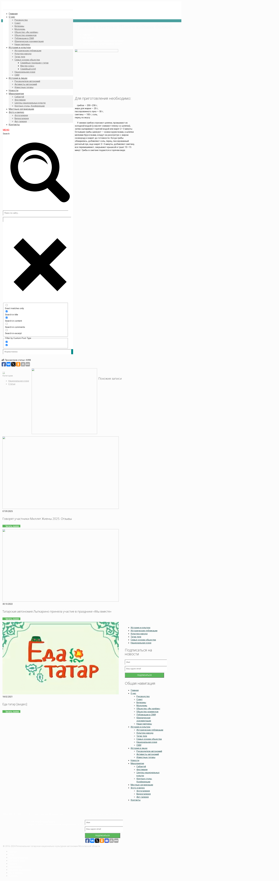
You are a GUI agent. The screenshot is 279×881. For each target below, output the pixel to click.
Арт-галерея (142, 797)
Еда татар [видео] (14, 704)
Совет (139, 699)
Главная (87, 34)
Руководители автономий (149, 751)
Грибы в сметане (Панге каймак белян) (102, 43)
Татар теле (136, 636)
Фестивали (141, 769)
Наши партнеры (144, 724)
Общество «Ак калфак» (148, 708)
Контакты (136, 800)
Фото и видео (138, 788)
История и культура (92, 40)
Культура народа (139, 633)
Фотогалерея (143, 791)
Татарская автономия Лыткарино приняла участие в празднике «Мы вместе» (56, 611)
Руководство (143, 696)
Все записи (88, 37)
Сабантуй (141, 766)
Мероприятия (137, 763)
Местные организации (142, 784)
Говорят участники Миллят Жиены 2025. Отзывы (37, 519)
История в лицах (139, 748)
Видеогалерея (143, 794)
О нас (133, 693)
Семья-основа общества (143, 640)
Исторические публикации (144, 630)
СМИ (138, 745)
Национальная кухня (113, 40)
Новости (135, 760)
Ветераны (141, 702)
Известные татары (145, 757)
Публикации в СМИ (146, 714)
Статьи (11, 384)
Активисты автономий (147, 754)
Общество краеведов (147, 711)
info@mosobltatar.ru (45, 821)
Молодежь (141, 705)
